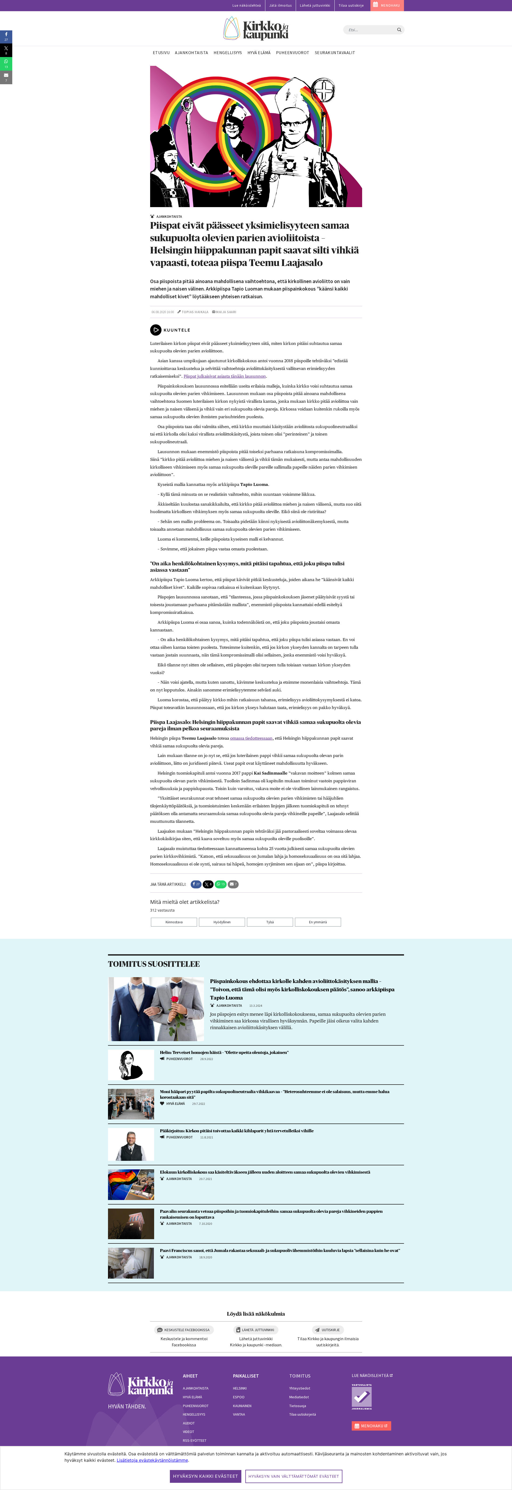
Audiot (189, 1423)
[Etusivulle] (256, 29)
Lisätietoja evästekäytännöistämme (152, 1460)
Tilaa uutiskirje (351, 5)
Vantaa (239, 1414)
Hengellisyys (194, 1414)
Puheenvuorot (196, 1405)
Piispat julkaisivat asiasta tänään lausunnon (225, 376)
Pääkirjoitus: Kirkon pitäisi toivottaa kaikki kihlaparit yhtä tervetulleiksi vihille (237, 1131)
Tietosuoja (297, 1405)
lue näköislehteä (370, 1375)
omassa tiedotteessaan (251, 738)
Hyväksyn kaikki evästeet (205, 1476)
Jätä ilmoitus (280, 5)
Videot (188, 1431)
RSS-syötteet (194, 1440)
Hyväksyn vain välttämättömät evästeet (294, 1476)
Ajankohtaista (196, 1388)
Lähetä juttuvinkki (315, 5)
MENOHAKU (390, 5)
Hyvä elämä (192, 1397)
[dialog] (256, 1468)
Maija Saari (226, 312)
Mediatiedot (299, 1397)
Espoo (239, 1397)
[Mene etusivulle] (140, 1384)
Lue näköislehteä (247, 5)
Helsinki (240, 1388)
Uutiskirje (331, 1329)
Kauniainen (242, 1405)
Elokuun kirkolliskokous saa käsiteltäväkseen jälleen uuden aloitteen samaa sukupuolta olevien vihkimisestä (265, 1172)
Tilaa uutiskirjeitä (302, 1414)
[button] (196, 884)
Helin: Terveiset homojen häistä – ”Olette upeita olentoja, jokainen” (224, 1052)
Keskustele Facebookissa (187, 1329)
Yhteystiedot (299, 1388)
